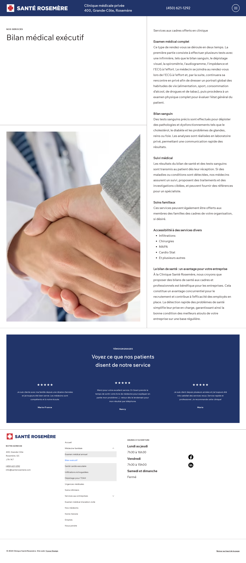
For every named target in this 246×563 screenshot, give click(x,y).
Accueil (68, 442)
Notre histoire (71, 514)
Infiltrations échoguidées (76, 472)
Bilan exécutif (71, 460)
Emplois (69, 519)
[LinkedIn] (190, 465)
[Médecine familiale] (113, 448)
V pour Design (52, 551)
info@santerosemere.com (18, 470)
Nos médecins (71, 508)
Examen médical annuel (76, 454)
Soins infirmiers (72, 490)
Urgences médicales (74, 484)
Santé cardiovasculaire (75, 466)
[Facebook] (190, 457)
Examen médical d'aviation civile (80, 502)
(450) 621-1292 (13, 466)
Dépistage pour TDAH (75, 478)
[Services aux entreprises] (113, 496)
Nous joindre (71, 525)
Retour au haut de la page (228, 551)
